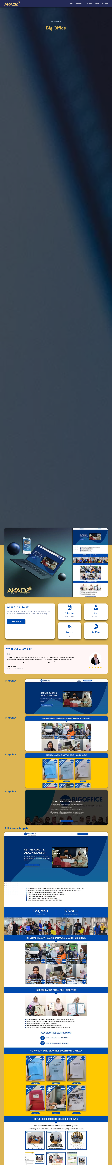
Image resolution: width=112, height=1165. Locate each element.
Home (71, 4)
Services (89, 4)
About (97, 4)
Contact (105, 4)
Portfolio (79, 4)
